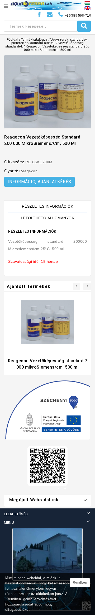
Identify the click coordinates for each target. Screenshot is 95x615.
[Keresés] (84, 26)
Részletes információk (47, 206)
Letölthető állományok (47, 218)
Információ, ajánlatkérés (39, 181)
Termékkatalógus (34, 39)
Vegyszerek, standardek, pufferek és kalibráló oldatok (50, 41)
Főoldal (12, 39)
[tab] (47, 206)
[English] (87, 8)
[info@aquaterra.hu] (50, 15)
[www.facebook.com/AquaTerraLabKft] (39, 15)
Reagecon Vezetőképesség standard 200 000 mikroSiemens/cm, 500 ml (57, 48)
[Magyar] (87, 3)
